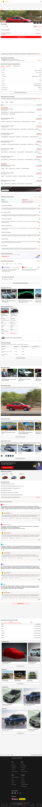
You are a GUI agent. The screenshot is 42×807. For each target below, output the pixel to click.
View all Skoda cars (20, 683)
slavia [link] (12, 754)
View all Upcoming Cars (20, 666)
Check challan (14, 784)
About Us (22, 777)
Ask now (38, 497)
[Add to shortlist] (40, 12)
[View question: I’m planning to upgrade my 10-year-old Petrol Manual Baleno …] (21, 552)
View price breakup (38, 110)
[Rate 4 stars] (9, 279)
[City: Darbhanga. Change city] (40, 1)
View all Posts (20, 603)
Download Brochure (5, 256)
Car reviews (14, 767)
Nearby (31, 622)
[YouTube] (12, 793)
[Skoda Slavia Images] (21, 16)
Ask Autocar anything (15, 777)
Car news (13, 769)
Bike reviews (23, 767)
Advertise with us (24, 786)
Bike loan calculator (24, 771)
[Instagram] (15, 793)
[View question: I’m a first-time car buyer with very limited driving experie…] (21, 512)
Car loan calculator (15, 771)
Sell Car (13, 782)
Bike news (22, 769)
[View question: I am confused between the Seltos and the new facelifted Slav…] (21, 572)
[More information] (10, 33)
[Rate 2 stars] (5, 279)
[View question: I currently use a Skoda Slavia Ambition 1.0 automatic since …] (21, 532)
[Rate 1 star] (2, 279)
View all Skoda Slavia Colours (20, 458)
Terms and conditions (24, 784)
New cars (13, 764)
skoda (8, 754)
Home (1, 754)
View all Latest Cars (20, 733)
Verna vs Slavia (13, 333)
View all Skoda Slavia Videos (20, 436)
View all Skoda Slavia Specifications (20, 92)
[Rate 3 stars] (7, 279)
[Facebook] (18, 793)
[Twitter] (20, 793)
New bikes (22, 764)
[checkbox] (37, 115)
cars (5, 754)
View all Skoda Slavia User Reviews (20, 283)
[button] (37, 26)
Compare (40, 115)
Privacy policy (23, 782)
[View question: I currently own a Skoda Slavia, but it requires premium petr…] (21, 592)
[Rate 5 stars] (11, 279)
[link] (14, 652)
